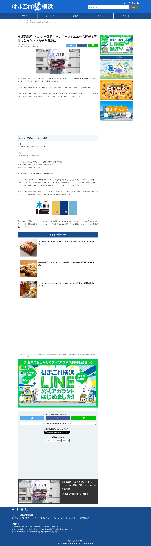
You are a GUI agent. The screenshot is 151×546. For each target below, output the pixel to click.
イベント (100, 16)
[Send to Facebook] (82, 45)
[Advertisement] (75, 29)
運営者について (17, 518)
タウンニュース (51, 440)
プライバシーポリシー (32, 518)
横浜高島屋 (66, 440)
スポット (126, 16)
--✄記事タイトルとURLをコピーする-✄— (30, 47)
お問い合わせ (45, 518)
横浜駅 (59, 440)
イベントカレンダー (59, 518)
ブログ (24, 16)
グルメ (75, 16)
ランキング (50, 16)
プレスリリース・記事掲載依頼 (78, 518)
